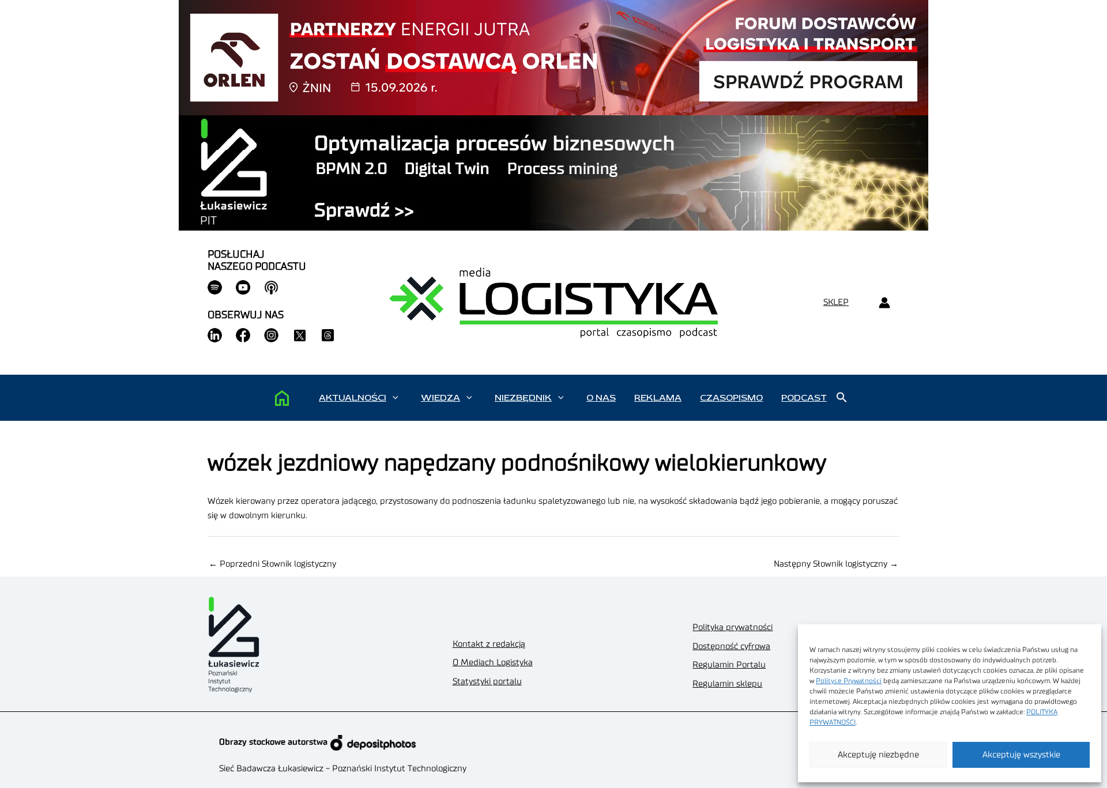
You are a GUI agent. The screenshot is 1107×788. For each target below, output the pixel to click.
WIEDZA (440, 398)
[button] (395, 397)
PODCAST (804, 398)
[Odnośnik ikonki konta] (884, 303)
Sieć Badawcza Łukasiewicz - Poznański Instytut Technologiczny (342, 768)
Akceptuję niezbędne (878, 755)
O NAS (601, 398)
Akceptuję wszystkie (1021, 755)
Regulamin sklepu (727, 684)
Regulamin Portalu (729, 665)
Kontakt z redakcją (489, 644)
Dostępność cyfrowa (731, 646)
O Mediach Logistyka (493, 662)
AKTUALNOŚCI (352, 398)
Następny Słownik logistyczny (836, 564)
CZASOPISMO (731, 398)
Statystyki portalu (487, 681)
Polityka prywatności (732, 627)
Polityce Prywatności (849, 680)
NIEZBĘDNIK (523, 398)
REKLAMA (657, 398)
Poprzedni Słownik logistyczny (272, 564)
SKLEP (836, 302)
